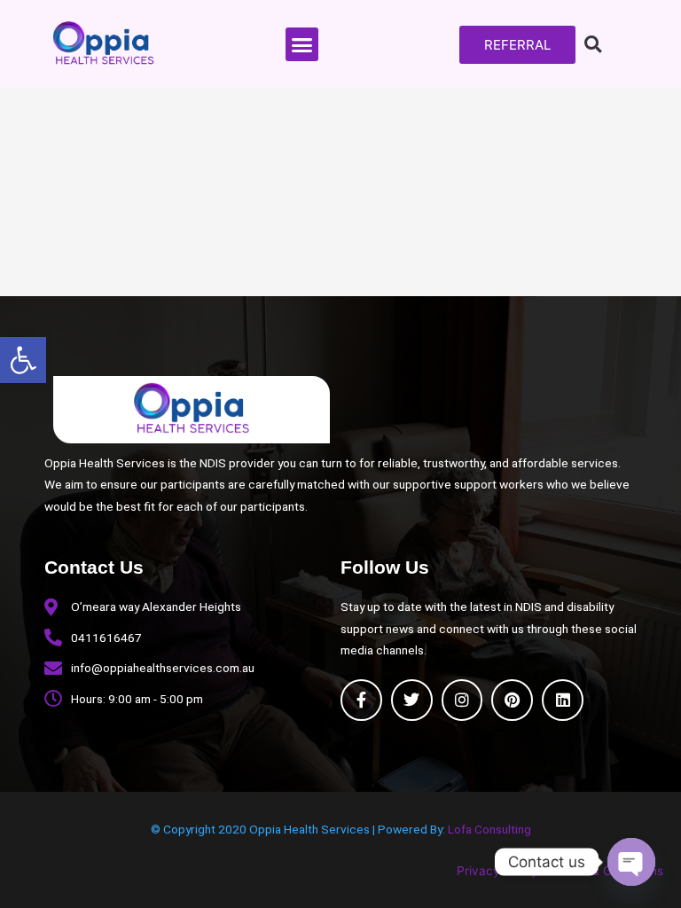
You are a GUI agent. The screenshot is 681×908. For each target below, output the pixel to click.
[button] (23, 360)
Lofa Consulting (489, 829)
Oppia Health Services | (313, 829)
